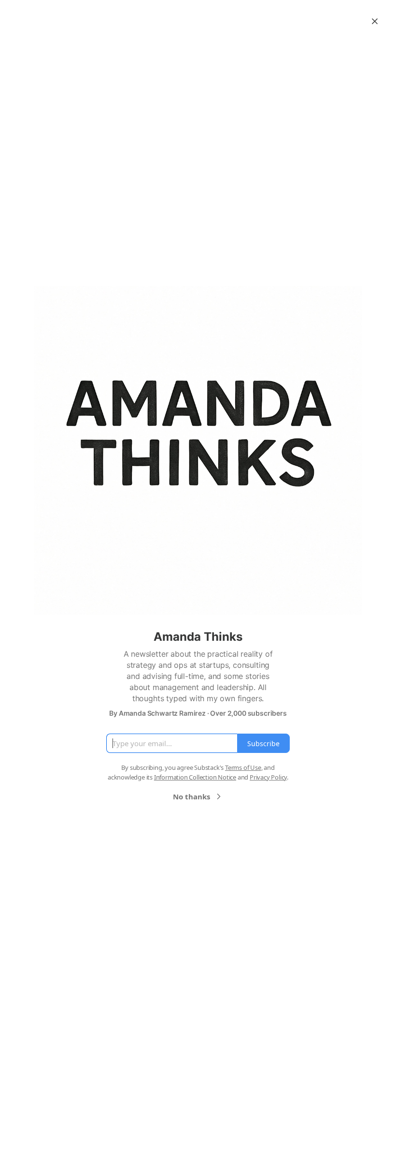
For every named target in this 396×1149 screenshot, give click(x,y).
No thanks (191, 796)
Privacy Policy (268, 777)
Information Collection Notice (195, 777)
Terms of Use (243, 767)
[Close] (374, 21)
